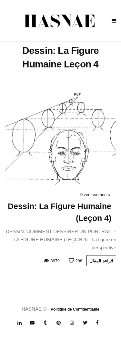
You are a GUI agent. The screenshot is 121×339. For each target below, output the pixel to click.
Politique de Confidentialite (75, 309)
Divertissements (95, 194)
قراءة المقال (101, 260)
